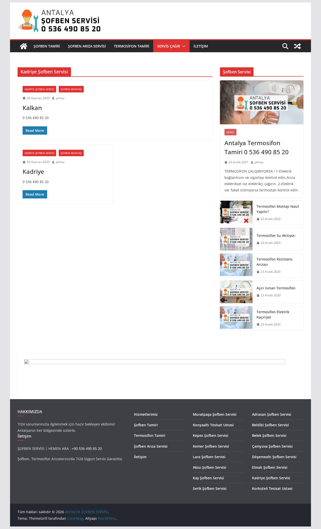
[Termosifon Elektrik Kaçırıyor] (236, 318)
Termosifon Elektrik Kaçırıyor (273, 314)
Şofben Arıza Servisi (87, 46)
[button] (183, 46)
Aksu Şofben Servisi (209, 467)
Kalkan (32, 107)
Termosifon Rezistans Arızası (275, 262)
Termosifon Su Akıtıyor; (276, 235)
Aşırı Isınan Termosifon (276, 288)
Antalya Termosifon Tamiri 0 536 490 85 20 (256, 147)
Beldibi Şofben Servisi (270, 424)
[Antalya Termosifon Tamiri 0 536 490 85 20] (261, 102)
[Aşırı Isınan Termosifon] (236, 292)
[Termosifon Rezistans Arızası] (236, 265)
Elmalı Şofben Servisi (269, 467)
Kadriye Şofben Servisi (39, 89)
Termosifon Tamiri (131, 46)
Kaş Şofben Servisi (208, 477)
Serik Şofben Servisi (209, 488)
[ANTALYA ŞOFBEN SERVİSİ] (24, 46)
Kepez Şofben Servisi (210, 435)
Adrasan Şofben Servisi (271, 414)
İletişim (201, 46)
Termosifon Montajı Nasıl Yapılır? (278, 209)
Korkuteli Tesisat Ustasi (272, 488)
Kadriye (33, 171)
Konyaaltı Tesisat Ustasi (213, 424)
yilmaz (60, 98)
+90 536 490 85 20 (87, 448)
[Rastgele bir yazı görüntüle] (297, 46)
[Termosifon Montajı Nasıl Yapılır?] (236, 213)
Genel (230, 132)
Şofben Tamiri (47, 46)
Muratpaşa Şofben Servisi (214, 414)
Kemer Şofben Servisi (211, 446)
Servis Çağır (168, 46)
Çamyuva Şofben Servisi (272, 446)
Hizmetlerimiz (146, 414)
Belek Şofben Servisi (269, 435)
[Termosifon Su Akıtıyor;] (236, 239)
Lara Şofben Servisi (209, 456)
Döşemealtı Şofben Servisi (274, 456)
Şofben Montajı (71, 89)
